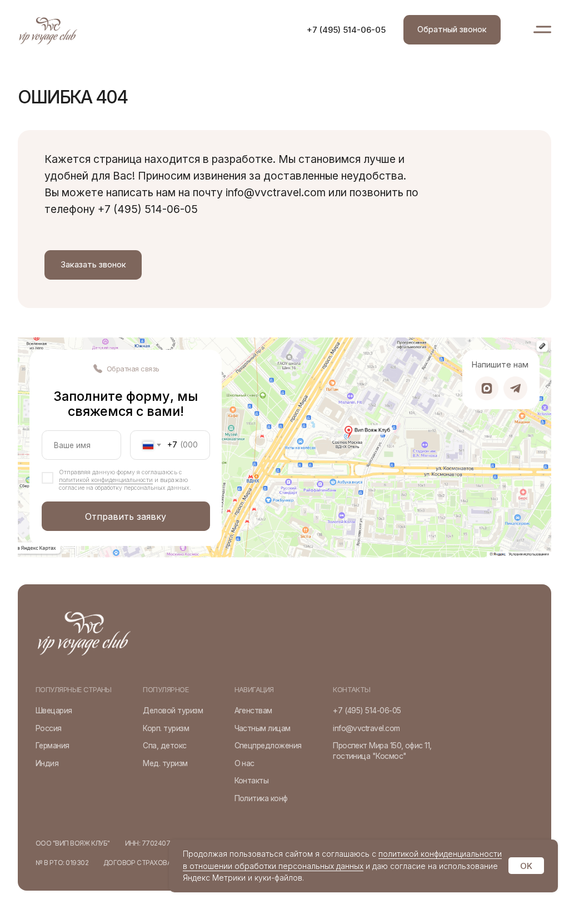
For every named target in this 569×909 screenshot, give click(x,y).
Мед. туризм (165, 763)
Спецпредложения (268, 745)
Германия (52, 745)
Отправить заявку (125, 516)
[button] (452, 29)
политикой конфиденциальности (106, 480)
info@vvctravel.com (366, 728)
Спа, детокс (164, 745)
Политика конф (261, 798)
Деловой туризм (173, 710)
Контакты (251, 780)
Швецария (54, 710)
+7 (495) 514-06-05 (346, 30)
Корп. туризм (166, 728)
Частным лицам (262, 728)
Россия (49, 728)
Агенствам (253, 710)
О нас (244, 763)
